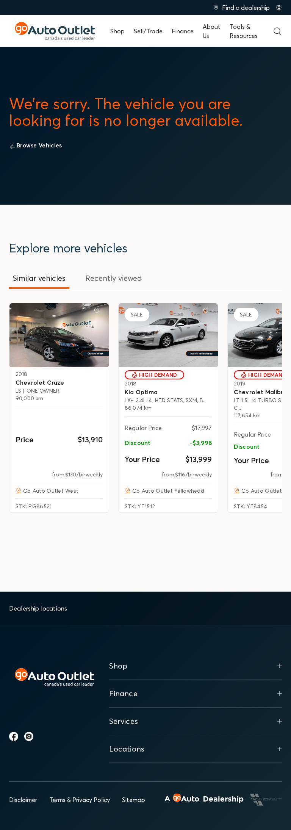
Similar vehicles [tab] (39, 278)
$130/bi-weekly (84, 474)
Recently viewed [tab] (113, 278)
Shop (117, 31)
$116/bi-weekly (193, 474)
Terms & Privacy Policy (79, 799)
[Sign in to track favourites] (98, 312)
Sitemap (133, 799)
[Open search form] (277, 31)
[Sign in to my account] (279, 8)
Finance (183, 31)
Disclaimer (23, 799)
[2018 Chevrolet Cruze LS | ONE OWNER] (59, 335)
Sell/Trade (148, 31)
